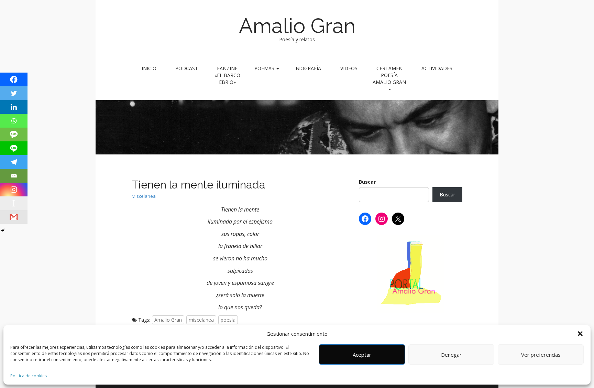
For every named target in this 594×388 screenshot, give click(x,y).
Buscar (367, 182)
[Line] (14, 148)
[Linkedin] (14, 107)
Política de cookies (28, 376)
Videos (349, 68)
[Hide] (3, 230)
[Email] (14, 176)
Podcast (186, 68)
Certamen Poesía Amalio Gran (389, 75)
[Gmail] (14, 217)
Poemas (265, 68)
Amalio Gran (297, 26)
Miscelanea (144, 196)
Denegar (451, 354)
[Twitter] (14, 93)
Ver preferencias (541, 354)
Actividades (436, 68)
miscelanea (201, 319)
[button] (580, 333)
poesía (228, 319)
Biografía (308, 68)
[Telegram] (14, 162)
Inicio (149, 68)
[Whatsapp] (14, 121)
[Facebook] (14, 79)
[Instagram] (14, 189)
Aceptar (362, 354)
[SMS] (14, 134)
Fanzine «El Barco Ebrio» (227, 75)
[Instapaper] (14, 203)
